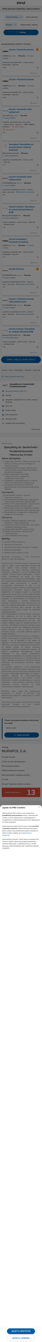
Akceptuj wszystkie (21, 1331)
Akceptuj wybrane (21, 1338)
